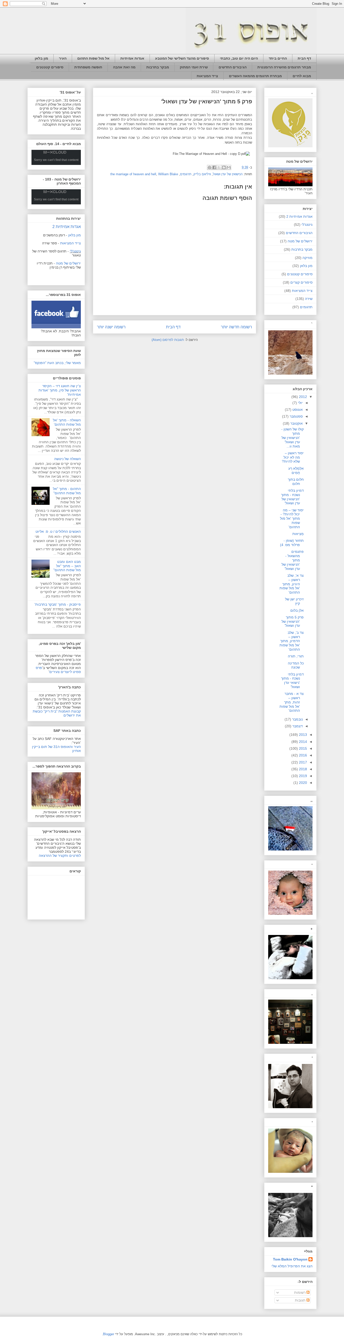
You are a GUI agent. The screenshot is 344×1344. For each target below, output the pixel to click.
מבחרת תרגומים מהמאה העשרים (255, 76)
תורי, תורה (296, 656)
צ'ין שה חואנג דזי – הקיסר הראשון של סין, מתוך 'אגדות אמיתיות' (60, 390)
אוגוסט (297, 410)
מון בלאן (41, 58)
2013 (302, 735)
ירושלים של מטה (68, 263)
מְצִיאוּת (298, 534)
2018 (302, 769)
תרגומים (185, 174)
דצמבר (297, 726)
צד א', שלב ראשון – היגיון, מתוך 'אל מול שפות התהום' (292, 583)
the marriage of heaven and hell (133, 174)
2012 (302, 397)
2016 (302, 755)
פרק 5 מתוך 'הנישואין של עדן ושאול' (293, 621)
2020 (302, 783)
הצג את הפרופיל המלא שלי (292, 1266)
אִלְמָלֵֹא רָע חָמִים (296, 470)
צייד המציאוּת (207, 76)
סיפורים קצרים (301, 282)
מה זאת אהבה (124, 67)
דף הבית (304, 58)
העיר (62, 58)
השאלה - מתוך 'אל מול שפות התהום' (67, 422)
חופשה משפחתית (88, 67)
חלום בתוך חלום (296, 481)
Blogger (108, 1334)
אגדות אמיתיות (132, 58)
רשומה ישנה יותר (111, 327)
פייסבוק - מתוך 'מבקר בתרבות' (58, 604)
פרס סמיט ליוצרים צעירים (58, 670)
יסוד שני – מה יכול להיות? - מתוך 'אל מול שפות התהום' (292, 518)
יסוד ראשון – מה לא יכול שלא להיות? (293, 457)
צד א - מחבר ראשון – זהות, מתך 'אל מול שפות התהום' (292, 702)
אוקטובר (296, 423)
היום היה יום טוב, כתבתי (239, 58)
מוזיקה (307, 258)
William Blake (168, 174)
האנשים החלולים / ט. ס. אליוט (58, 531)
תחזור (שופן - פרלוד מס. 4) (292, 543)
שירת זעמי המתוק (194, 67)
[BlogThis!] (223, 167)
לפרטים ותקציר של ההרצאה (60, 856)
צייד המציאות (302, 291)
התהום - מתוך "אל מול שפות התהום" (67, 491)
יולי (300, 403)
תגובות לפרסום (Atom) (168, 340)
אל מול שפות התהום (93, 58)
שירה (309, 299)
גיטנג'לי (75, 251)
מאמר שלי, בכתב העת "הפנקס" (57, 363)
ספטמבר (296, 416)
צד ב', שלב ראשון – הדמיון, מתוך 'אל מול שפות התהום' (292, 641)
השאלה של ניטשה (67, 459)
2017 (302, 762)
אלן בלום (297, 610)
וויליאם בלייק (202, 174)
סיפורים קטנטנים (49, 67)
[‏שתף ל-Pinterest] (209, 167)
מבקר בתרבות (157, 67)
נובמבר (297, 719)
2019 (302, 776)
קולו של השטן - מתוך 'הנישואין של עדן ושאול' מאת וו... (292, 437)
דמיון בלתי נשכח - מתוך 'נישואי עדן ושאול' (292, 680)
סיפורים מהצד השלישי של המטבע (182, 58)
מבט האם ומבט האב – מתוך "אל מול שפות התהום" (67, 566)
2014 (302, 742)
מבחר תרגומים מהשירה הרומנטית (284, 67)
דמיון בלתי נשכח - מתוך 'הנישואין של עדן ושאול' (292, 496)
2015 (302, 748)
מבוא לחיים (302, 76)
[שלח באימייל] (228, 167)
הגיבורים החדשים (233, 67)
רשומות (300, 1292)
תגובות (300, 1300)
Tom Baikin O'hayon (290, 1259)
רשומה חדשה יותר (236, 327)
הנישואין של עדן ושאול (228, 174)
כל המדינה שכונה (296, 665)
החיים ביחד (278, 58)
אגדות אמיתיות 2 (66, 227)
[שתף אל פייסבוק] (214, 167)
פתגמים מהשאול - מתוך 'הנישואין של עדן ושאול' (293, 560)
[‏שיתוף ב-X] (219, 167)
